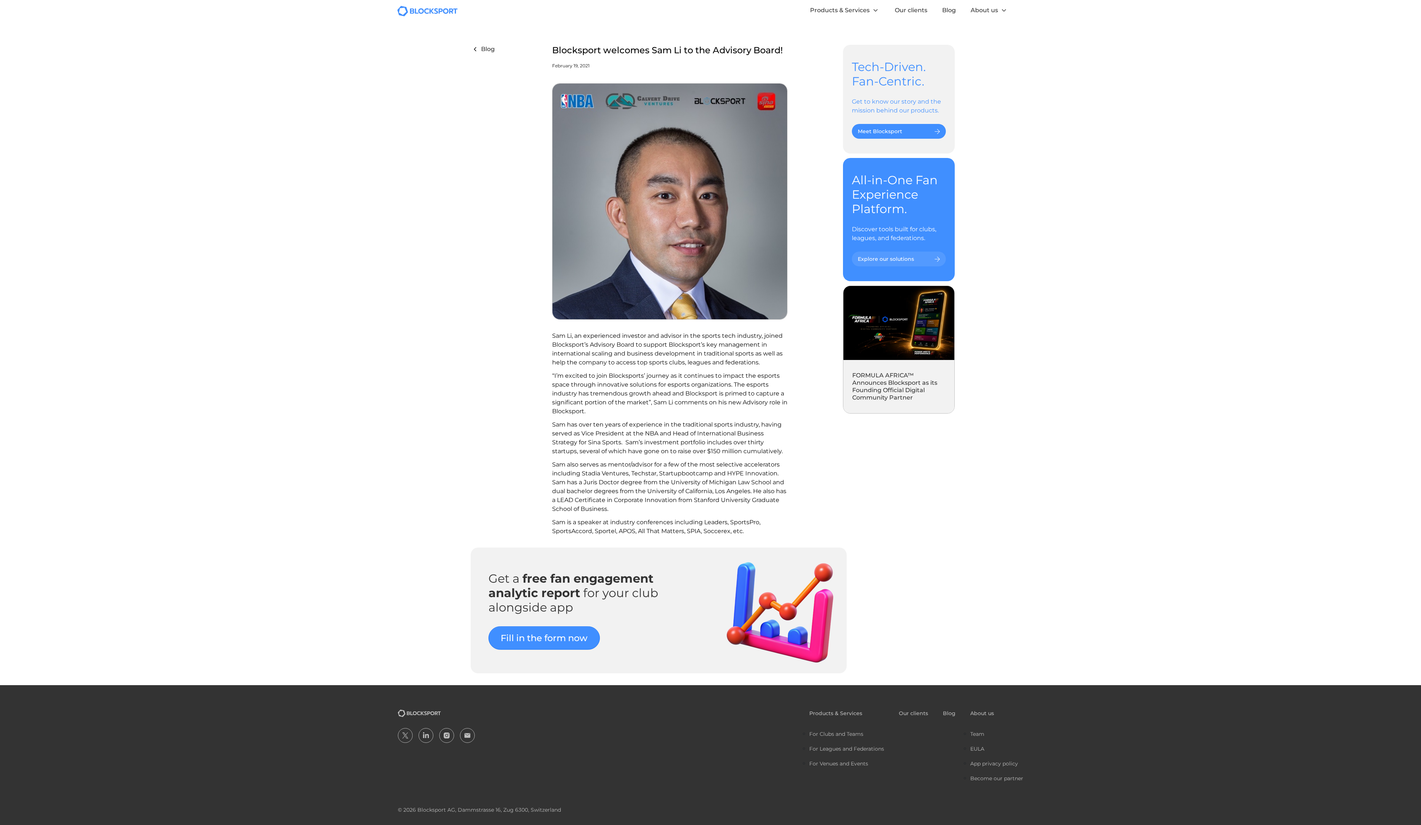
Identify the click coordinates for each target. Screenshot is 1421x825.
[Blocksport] (427, 10)
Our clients (911, 10)
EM (467, 735)
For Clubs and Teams (836, 734)
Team (977, 734)
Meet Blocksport (880, 131)
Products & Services (840, 10)
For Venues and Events (838, 763)
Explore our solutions (886, 259)
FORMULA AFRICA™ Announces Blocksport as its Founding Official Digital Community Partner (894, 386)
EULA (977, 748)
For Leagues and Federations (846, 748)
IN (426, 735)
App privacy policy (994, 763)
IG (446, 735)
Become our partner (996, 778)
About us (984, 10)
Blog (949, 10)
